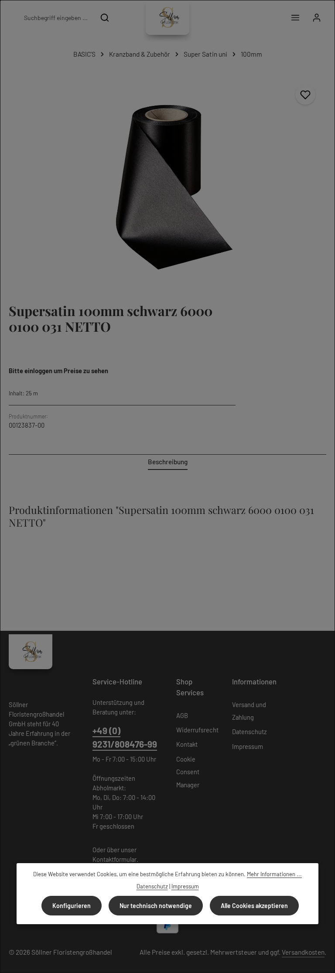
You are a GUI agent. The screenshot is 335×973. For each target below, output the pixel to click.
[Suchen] (105, 17)
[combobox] (55, 17)
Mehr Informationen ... (274, 874)
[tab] (168, 462)
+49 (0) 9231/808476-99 (124, 737)
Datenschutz (249, 731)
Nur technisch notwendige (156, 905)
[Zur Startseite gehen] (167, 17)
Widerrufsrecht (197, 730)
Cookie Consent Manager (187, 772)
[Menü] (295, 17)
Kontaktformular (114, 859)
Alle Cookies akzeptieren (254, 905)
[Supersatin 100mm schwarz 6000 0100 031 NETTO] (167, 180)
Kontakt (187, 744)
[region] (167, 180)
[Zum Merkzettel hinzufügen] (305, 95)
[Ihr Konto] (316, 17)
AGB (182, 715)
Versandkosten (303, 952)
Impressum (247, 746)
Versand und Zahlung (249, 711)
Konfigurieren (71, 905)
